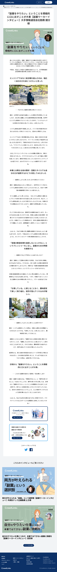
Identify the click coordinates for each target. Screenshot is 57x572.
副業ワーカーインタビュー (18, 558)
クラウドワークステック (48, 561)
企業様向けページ (30, 556)
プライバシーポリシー (5, 560)
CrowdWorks (46, 557)
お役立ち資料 (29, 562)
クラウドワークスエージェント (49, 563)
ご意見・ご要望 (16, 562)
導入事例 (28, 560)
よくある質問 (4, 562)
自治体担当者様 (29, 564)
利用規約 (3, 558)
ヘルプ (2, 564)
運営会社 (3, 556)
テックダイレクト (46, 559)
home (4, 6)
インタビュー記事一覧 (10, 6)
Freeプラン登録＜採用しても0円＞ (33, 558)
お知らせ (15, 560)
